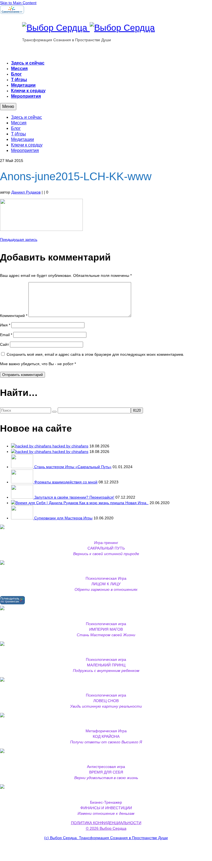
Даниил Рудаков (26, 192)
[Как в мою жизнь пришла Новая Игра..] (45, 503)
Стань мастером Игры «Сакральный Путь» (73, 467)
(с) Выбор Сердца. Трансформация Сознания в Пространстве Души (106, 838)
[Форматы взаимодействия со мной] (22, 482)
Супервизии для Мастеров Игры (63, 518)
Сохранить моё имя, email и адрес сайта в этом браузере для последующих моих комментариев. (95, 354)
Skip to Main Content (18, 3)
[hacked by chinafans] (31, 446)
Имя (5, 325)
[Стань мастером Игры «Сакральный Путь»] (22, 467)
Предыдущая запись (18, 239)
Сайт (4, 344)
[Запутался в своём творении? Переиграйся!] (22, 497)
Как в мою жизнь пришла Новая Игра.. (114, 503)
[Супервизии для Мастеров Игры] (22, 518)
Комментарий (13, 315)
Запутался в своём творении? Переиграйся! (74, 497)
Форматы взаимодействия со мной (65, 482)
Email (6, 334)
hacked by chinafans (70, 446)
